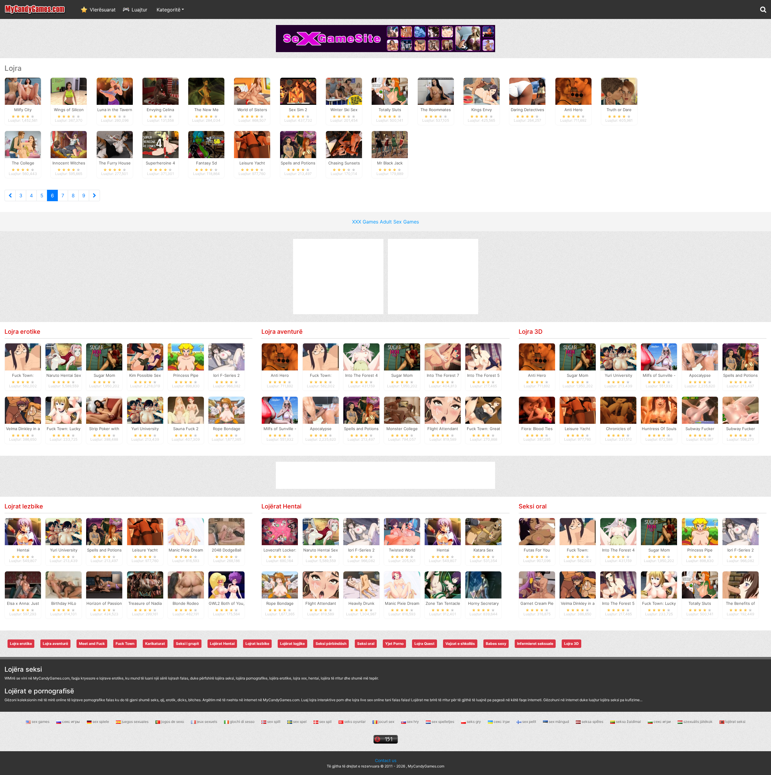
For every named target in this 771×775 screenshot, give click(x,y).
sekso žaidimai (628, 721)
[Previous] (10, 195)
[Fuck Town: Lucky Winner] (63, 410)
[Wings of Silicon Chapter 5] (69, 90)
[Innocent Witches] (69, 144)
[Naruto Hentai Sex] (63, 356)
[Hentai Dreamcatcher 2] (23, 531)
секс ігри (501, 721)
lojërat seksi (734, 721)
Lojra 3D (530, 331)
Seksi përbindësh (331, 643)
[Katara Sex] (483, 531)
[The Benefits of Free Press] (741, 584)
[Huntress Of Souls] (659, 410)
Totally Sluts (699, 603)
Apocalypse (321, 428)
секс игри (662, 721)
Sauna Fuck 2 (185, 428)
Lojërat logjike (292, 643)
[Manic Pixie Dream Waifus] (186, 531)
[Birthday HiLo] (63, 584)
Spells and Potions (361, 428)
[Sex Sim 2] (298, 90)
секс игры (71, 721)
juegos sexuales (135, 721)
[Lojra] (35, 9)
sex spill (273, 721)
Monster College (402, 428)
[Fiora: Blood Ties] (537, 410)
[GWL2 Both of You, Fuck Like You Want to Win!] (226, 584)
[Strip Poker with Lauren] (104, 410)
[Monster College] (402, 410)
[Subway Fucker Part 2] (741, 410)
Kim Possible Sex (145, 375)
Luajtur (139, 10)
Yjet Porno (394, 643)
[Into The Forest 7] (443, 356)
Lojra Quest (424, 643)
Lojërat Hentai (281, 506)
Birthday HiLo (63, 603)
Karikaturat (155, 643)
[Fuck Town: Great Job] (483, 410)
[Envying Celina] (160, 90)
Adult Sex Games (399, 222)
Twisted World (402, 550)
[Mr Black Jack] (390, 144)
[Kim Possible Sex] (145, 356)
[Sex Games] (385, 38)
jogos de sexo (172, 721)
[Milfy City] (23, 90)
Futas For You (537, 550)
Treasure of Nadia (145, 603)
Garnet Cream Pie (537, 603)
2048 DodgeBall (226, 550)
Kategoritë (168, 10)
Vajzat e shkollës (460, 643)
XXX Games (365, 222)
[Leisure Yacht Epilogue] (252, 144)
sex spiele (101, 721)
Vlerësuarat (103, 10)
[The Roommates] (436, 90)
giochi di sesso (242, 721)
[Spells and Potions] (298, 144)
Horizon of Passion (104, 603)
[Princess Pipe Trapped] (186, 356)
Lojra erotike (22, 331)
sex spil (325, 721)
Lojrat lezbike (24, 506)
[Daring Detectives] (527, 90)
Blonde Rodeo (186, 603)
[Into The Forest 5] (483, 356)
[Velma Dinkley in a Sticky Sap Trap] (23, 410)
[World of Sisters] (252, 90)
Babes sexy (496, 643)
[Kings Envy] (482, 90)
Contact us (385, 760)
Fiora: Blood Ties (537, 428)
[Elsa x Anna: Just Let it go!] (23, 584)
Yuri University (145, 428)
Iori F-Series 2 (226, 375)
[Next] (94, 195)
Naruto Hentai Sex (63, 375)
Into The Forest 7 (443, 375)
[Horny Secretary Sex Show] (483, 584)
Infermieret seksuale (535, 643)
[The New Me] (206, 90)
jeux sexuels (207, 721)
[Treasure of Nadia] (145, 584)
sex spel (299, 721)
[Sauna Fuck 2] (186, 410)
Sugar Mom (104, 375)
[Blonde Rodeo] (186, 584)
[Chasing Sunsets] (344, 144)
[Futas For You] (537, 531)
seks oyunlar (355, 721)
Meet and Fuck (92, 643)
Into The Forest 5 (483, 375)
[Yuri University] (145, 410)
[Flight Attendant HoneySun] (443, 410)
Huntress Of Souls (659, 428)
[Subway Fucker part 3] (700, 410)
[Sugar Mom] (104, 356)
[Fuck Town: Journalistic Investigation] (23, 356)
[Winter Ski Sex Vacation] (344, 90)
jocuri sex (386, 721)
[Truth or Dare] (619, 90)
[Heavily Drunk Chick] (361, 584)
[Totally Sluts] (390, 90)
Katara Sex (483, 550)
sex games (40, 721)
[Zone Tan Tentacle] (443, 584)
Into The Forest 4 (361, 375)
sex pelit (529, 721)
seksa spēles (592, 721)
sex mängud (559, 721)
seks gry (474, 721)
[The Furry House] (115, 144)
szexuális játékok (697, 721)
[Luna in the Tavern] (115, 90)
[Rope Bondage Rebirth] (226, 410)
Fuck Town (125, 643)
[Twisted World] (402, 531)
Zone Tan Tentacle (443, 603)
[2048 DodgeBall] (226, 531)
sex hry (413, 721)
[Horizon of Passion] (104, 584)
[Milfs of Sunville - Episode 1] (280, 410)
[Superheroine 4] (160, 144)
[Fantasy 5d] (206, 144)
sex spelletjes (443, 721)
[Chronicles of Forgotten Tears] (618, 410)
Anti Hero (280, 375)
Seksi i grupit (187, 643)
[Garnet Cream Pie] (537, 584)
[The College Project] (23, 144)
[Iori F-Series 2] (226, 356)
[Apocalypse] (321, 410)
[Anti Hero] (573, 90)
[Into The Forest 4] (361, 356)
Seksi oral (533, 506)
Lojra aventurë (282, 331)
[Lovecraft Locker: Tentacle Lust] (280, 531)
